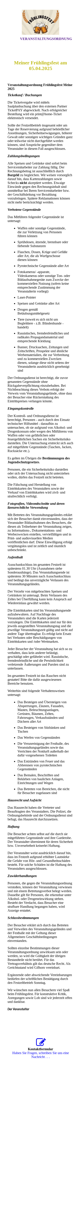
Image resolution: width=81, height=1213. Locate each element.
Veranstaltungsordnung (46, 39)
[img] (40, 22)
